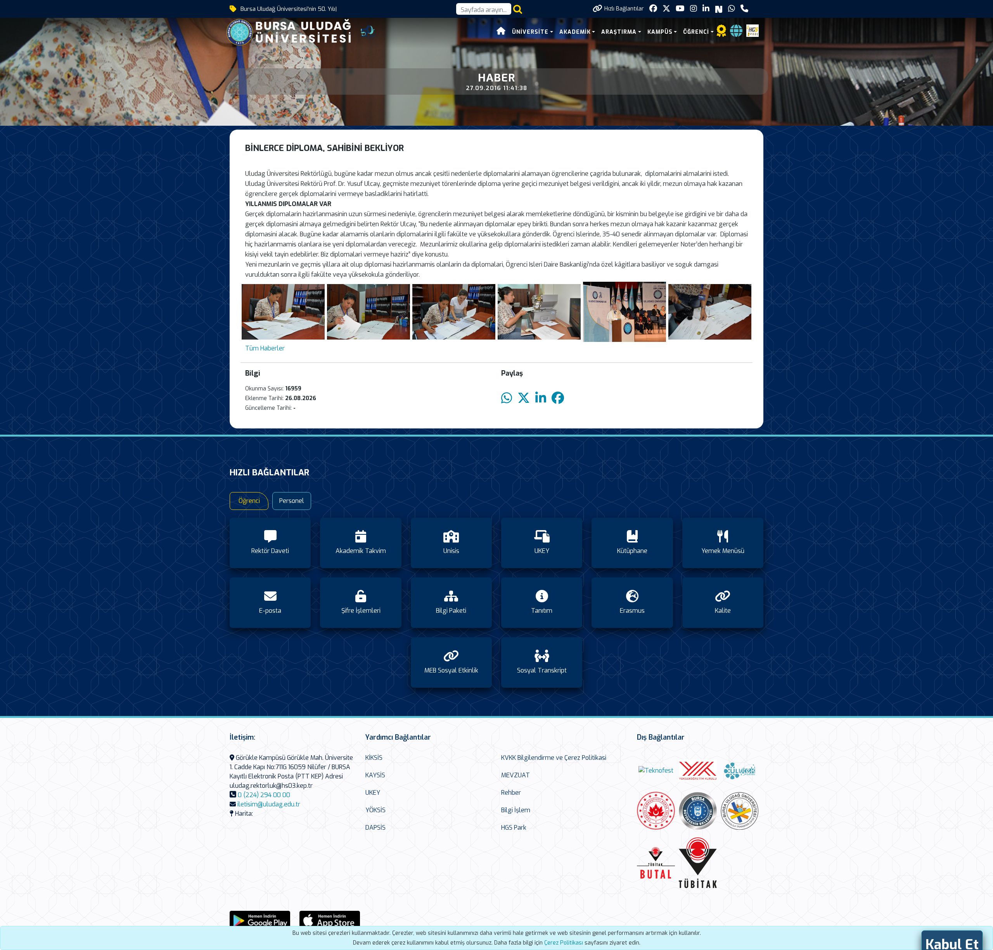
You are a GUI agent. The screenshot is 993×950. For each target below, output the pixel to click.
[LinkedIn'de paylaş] (540, 398)
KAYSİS (375, 775)
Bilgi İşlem (515, 810)
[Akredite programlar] (721, 33)
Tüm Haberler (265, 348)
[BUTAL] (656, 863)
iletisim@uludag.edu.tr (268, 804)
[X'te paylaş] (523, 398)
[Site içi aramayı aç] (517, 9)
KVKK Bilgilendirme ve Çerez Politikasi (553, 758)
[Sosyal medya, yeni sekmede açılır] (653, 8)
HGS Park (513, 827)
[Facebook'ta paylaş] (558, 398)
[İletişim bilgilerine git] (744, 8)
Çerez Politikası (563, 943)
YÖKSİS (375, 810)
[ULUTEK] (740, 770)
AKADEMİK (575, 32)
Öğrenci (249, 501)
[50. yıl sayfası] (368, 31)
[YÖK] (698, 770)
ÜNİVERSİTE (530, 32)
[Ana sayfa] (501, 32)
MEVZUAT (515, 775)
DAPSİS (375, 827)
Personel (291, 501)
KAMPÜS (660, 32)
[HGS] (752, 30)
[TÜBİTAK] (698, 862)
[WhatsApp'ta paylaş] (506, 398)
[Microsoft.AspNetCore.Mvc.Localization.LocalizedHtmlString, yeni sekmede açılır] (260, 920)
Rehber (511, 793)
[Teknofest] (655, 770)
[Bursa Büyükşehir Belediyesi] (698, 811)
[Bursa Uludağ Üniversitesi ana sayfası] (294, 31)
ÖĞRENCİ (696, 32)
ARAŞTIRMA (619, 32)
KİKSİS (373, 758)
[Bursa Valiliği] (656, 811)
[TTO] (740, 811)
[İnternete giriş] (736, 33)
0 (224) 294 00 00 (264, 795)
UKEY (372, 793)
